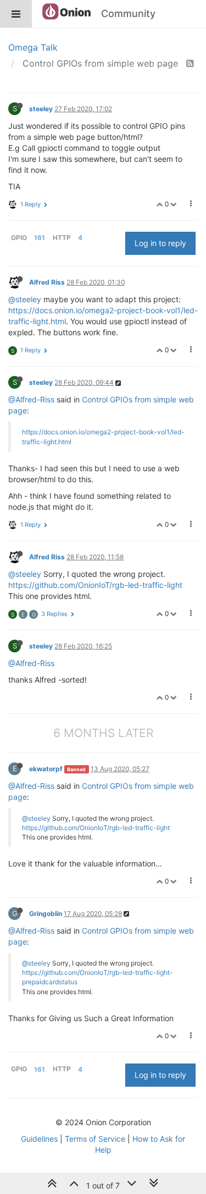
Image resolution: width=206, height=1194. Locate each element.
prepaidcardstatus (49, 982)
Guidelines (39, 1138)
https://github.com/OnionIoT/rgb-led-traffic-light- (97, 972)
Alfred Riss (47, 282)
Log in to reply (160, 243)
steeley (41, 109)
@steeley (24, 299)
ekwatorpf (46, 769)
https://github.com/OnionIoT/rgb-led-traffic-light (95, 585)
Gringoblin (45, 913)
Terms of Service (95, 1138)
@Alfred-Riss (31, 399)
